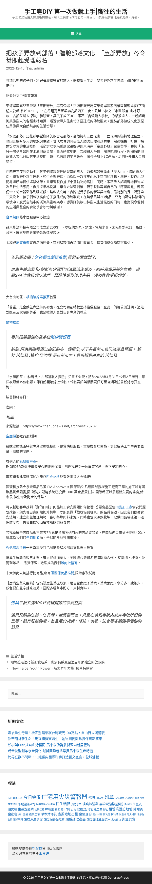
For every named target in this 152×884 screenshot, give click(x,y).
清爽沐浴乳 (90, 804)
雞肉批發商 (69, 563)
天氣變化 (119, 798)
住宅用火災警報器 (64, 796)
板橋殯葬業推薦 (38, 297)
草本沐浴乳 (49, 814)
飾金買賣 (128, 819)
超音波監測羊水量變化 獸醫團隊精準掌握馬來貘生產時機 (50, 751)
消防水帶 (76, 804)
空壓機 (11, 436)
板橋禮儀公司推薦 (45, 804)
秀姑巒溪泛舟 (16, 548)
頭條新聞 (18, 819)
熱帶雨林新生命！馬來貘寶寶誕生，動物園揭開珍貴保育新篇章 (55, 739)
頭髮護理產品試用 (98, 819)
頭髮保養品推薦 (62, 573)
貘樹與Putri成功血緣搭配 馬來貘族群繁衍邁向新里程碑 (49, 745)
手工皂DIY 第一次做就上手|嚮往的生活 (76, 11)
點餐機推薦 (27, 462)
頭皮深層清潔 (33, 819)
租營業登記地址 (120, 809)
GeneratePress (118, 877)
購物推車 (12, 322)
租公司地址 (67, 809)
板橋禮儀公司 (26, 804)
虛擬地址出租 (68, 814)
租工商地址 (101, 809)
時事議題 (12, 804)
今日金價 (32, 797)
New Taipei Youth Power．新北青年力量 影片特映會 (51, 668)
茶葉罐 (44, 853)
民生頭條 (63, 804)
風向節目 (116, 819)
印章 (109, 797)
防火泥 (106, 814)
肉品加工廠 (123, 507)
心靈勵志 (129, 798)
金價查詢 (85, 814)
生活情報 (17, 656)
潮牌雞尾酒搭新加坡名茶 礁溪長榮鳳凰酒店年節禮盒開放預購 (57, 662)
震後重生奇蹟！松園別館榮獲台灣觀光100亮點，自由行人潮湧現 (56, 733)
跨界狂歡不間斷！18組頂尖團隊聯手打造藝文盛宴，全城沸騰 (53, 757)
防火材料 (97, 814)
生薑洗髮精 (26, 809)
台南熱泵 (12, 217)
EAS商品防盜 (15, 797)
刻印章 (100, 798)
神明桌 (49, 809)
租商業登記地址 (83, 809)
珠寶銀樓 (22, 243)
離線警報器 (60, 337)
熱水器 (128, 804)
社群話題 (39, 809)
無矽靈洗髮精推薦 (50, 257)
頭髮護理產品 (76, 819)
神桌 (57, 809)
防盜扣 (122, 814)
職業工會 (34, 814)
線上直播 (23, 814)
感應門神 (139, 798)
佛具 (15, 602)
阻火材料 (53, 477)
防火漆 (114, 814)
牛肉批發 (33, 537)
